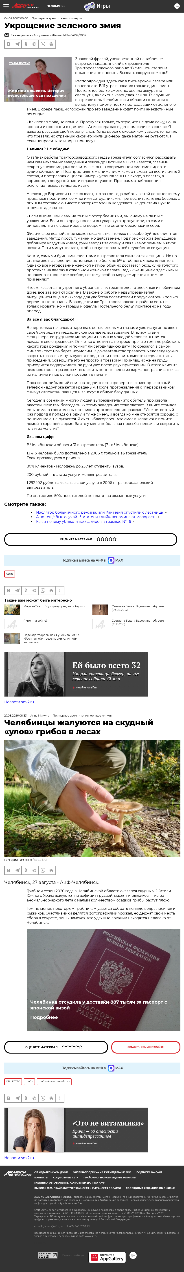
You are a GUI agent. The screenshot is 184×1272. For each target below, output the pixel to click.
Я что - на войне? (35, 620)
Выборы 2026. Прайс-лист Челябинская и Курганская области (77, 1188)
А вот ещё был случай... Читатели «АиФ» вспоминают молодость (96, 517)
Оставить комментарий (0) (145, 1047)
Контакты (41, 1177)
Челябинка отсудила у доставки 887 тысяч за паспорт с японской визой (98, 1005)
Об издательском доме (51, 1172)
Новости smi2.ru (19, 702)
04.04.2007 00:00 (16, 18)
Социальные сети (65, 1177)
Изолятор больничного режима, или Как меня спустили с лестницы (100, 512)
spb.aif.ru (40, 859)
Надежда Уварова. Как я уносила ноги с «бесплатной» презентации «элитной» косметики (51, 638)
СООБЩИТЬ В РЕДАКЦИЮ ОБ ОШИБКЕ (150, 1188)
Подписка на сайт (149, 1172)
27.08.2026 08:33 (15, 715)
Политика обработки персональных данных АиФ (69, 1182)
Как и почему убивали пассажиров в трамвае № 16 (83, 521)
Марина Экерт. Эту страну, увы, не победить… (55, 606)
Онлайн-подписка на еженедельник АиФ (102, 1172)
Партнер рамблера (73, 1255)
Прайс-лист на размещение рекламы (109, 1177)
